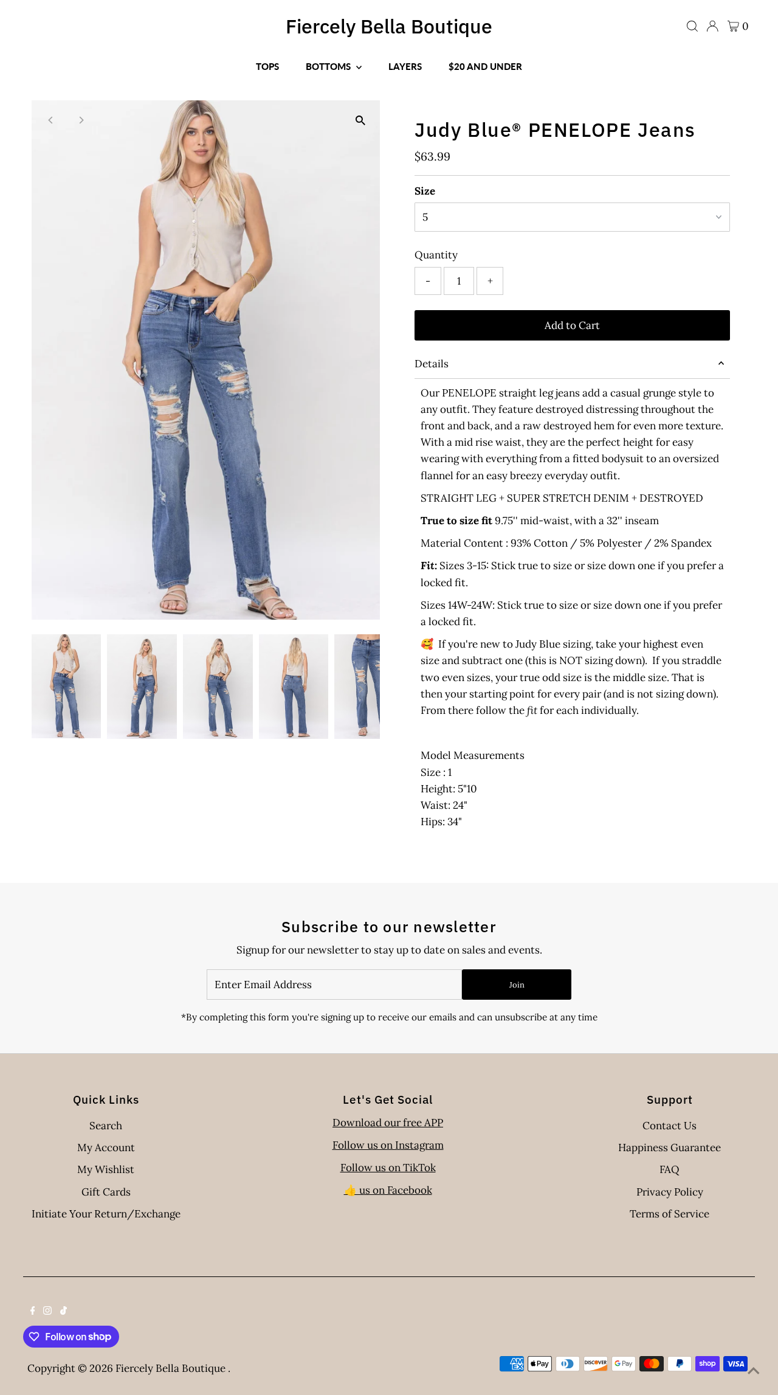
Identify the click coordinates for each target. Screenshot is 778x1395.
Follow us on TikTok (388, 1167)
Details (432, 363)
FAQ (669, 1169)
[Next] (81, 120)
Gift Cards (106, 1192)
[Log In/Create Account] (712, 26)
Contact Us (669, 1125)
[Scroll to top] (754, 1371)
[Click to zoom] (360, 120)
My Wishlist (105, 1169)
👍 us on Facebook (388, 1190)
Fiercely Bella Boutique (389, 26)
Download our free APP (387, 1122)
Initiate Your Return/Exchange (106, 1213)
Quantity (436, 254)
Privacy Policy (669, 1192)
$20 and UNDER (485, 66)
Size (425, 191)
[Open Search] (692, 26)
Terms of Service (669, 1213)
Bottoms (329, 66)
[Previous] (51, 120)
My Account (106, 1147)
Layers (405, 66)
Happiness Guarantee (669, 1147)
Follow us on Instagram (388, 1145)
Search (105, 1125)
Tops (267, 66)
